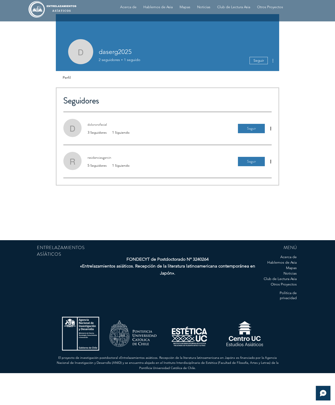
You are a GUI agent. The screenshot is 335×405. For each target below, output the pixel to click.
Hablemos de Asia (282, 262)
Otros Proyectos (284, 284)
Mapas (291, 268)
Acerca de (288, 257)
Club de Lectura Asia (281, 279)
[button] (128, 7)
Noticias (290, 273)
